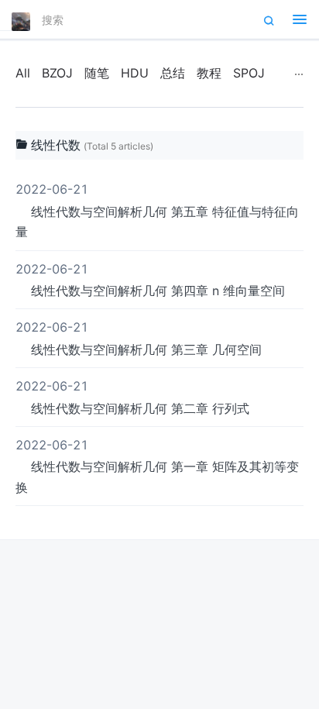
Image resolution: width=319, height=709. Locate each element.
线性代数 (56, 145)
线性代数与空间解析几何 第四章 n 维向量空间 (150, 279)
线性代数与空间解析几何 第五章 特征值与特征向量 (157, 210)
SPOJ (249, 73)
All (22, 73)
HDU (135, 73)
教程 (209, 73)
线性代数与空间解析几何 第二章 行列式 (132, 396)
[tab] (159, 145)
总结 (172, 73)
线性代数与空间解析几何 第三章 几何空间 (138, 337)
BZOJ (57, 73)
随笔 (96, 73)
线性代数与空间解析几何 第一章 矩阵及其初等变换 (157, 466)
